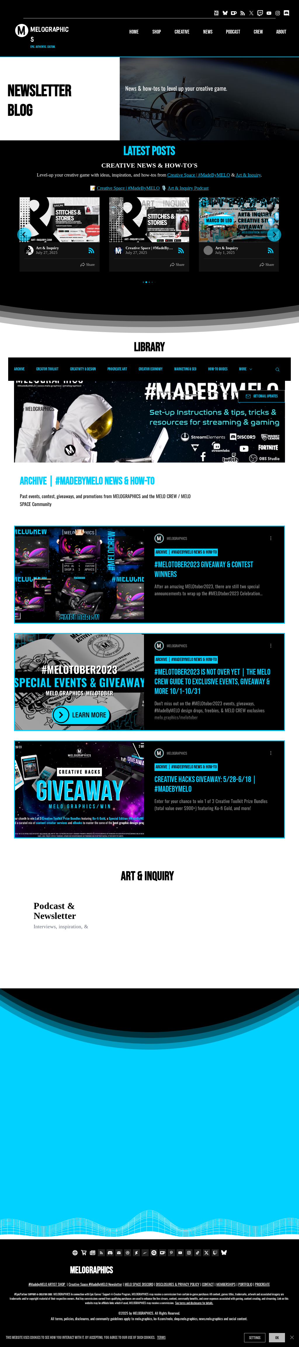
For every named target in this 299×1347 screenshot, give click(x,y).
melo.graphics (143, 1318)
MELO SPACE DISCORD (139, 1284)
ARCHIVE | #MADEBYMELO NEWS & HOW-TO (186, 552)
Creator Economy (151, 369)
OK (277, 1337)
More (242, 369)
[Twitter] (251, 13)
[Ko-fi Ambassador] (234, 13)
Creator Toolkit (47, 369)
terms (161, 1337)
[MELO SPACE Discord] (286, 13)
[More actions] (272, 538)
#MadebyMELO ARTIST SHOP (47, 1284)
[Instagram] (278, 13)
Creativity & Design (83, 369)
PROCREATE (262, 1284)
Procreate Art (117, 369)
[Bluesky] (225, 13)
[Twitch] (260, 13)
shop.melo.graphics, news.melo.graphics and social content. (210, 1318)
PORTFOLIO (245, 1284)
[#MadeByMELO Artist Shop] (216, 13)
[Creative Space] (243, 13)
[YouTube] (269, 13)
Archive (19, 369)
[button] (178, 32)
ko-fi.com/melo (163, 1318)
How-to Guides (217, 369)
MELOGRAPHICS (91, 1270)
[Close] (291, 1337)
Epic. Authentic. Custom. (42, 47)
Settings (254, 1337)
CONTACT (208, 1284)
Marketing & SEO (185, 369)
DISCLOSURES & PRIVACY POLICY (177, 1284)
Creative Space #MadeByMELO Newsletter (95, 1284)
